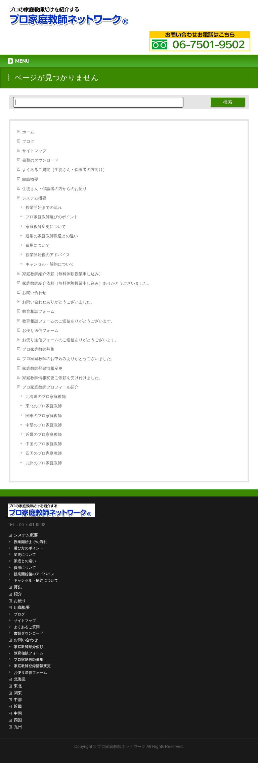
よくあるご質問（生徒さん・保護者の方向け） (64, 169)
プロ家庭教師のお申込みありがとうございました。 (68, 358)
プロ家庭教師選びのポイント (52, 217)
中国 (18, 713)
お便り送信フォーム (40, 330)
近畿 (18, 706)
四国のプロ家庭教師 (44, 453)
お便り (20, 600)
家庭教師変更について (46, 226)
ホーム (28, 132)
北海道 (20, 679)
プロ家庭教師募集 (38, 349)
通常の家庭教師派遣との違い (52, 236)
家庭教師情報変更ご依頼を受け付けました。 (62, 377)
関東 (18, 693)
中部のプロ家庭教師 (44, 425)
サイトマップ (34, 151)
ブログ (28, 141)
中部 (18, 699)
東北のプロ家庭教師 (44, 406)
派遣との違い (25, 561)
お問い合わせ (34, 292)
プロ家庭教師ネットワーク (121, 746)
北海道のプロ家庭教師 (46, 396)
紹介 (18, 594)
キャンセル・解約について (50, 264)
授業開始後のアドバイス (48, 254)
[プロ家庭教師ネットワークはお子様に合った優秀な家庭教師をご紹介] (71, 18)
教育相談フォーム (38, 311)
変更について (25, 554)
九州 (18, 726)
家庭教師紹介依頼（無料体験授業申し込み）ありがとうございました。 (86, 283)
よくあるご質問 (27, 627)
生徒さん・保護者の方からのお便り (54, 188)
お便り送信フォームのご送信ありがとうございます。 (70, 340)
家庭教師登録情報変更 (42, 368)
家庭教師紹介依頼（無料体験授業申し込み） (62, 274)
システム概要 (34, 198)
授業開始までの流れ (44, 207)
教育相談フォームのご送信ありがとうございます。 (68, 321)
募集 (18, 587)
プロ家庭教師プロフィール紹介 (50, 387)
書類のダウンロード (40, 160)
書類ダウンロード (28, 633)
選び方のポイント (28, 548)
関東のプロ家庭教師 (44, 415)
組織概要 (30, 179)
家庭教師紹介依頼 (28, 647)
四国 (18, 720)
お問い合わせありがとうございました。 (58, 302)
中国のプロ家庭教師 (44, 444)
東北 (18, 686)
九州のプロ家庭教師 (44, 463)
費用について (38, 245)
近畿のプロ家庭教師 (44, 434)
